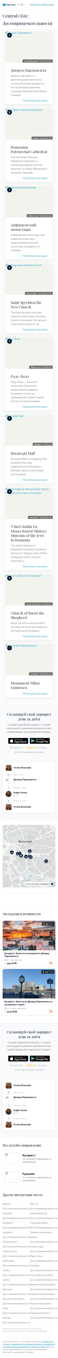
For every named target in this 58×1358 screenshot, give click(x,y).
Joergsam (34, 674)
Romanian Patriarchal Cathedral (29, 149)
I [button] (19, 853)
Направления (47, 1341)
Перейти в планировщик (42, 5)
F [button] (46, 861)
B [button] (21, 855)
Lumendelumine (31, 61)
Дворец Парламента (28, 70)
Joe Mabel (33, 517)
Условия (6, 1344)
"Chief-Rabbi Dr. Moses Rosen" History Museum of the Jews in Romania (29, 533)
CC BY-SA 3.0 (45, 138)
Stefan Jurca (33, 216)
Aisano (35, 138)
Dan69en (37, 444)
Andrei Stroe (31, 293)
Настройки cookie (38, 1347)
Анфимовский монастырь (23, 227)
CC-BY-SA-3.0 (45, 517)
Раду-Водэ (20, 376)
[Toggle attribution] (52, 884)
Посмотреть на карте (35, 100)
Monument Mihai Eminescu (25, 685)
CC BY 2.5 (47, 444)
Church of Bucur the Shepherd (27, 615)
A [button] (12, 852)
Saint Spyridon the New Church (26, 304)
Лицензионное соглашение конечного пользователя (32, 1344)
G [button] (29, 851)
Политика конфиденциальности (16, 1347)
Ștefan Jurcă (36, 367)
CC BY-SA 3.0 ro (44, 293)
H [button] (31, 856)
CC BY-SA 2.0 (45, 216)
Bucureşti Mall (23, 453)
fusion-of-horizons (33, 604)
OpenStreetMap (33, 884)
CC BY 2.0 (47, 367)
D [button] (26, 856)
